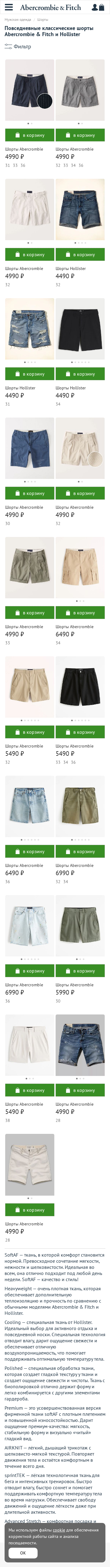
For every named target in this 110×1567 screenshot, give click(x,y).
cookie (59, 1530)
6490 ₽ (65, 634)
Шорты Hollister (71, 268)
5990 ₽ (65, 992)
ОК (23, 1553)
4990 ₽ (14, 156)
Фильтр (22, 46)
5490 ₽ (14, 753)
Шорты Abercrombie (24, 149)
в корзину (33, 135)
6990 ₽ (65, 873)
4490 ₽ (65, 276)
